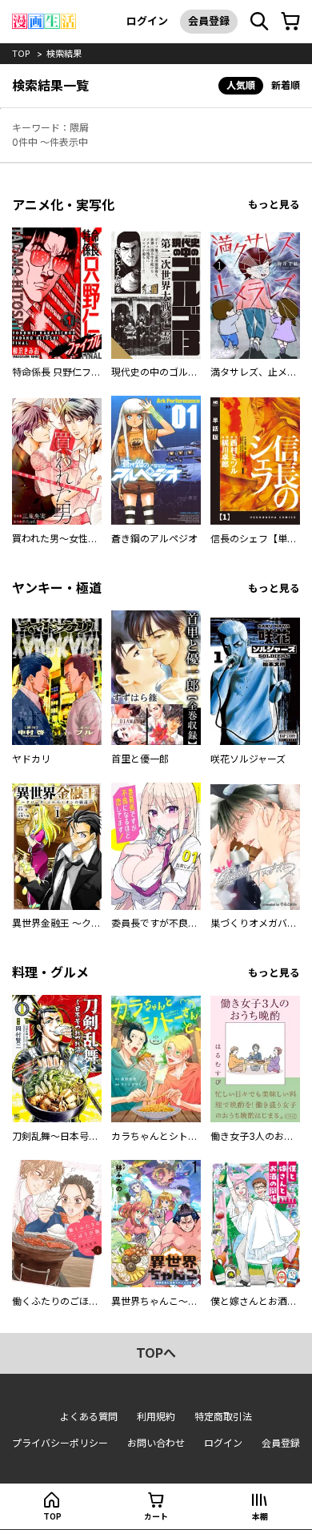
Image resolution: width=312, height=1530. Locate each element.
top (21, 53)
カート (156, 1516)
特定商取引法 (223, 1417)
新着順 (285, 85)
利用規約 (156, 1417)
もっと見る (274, 205)
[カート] (290, 21)
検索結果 (64, 53)
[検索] (259, 21)
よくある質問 (89, 1417)
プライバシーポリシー (60, 1443)
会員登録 (209, 20)
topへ (156, 1353)
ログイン (147, 20)
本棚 (260, 1516)
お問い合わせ (156, 1443)
